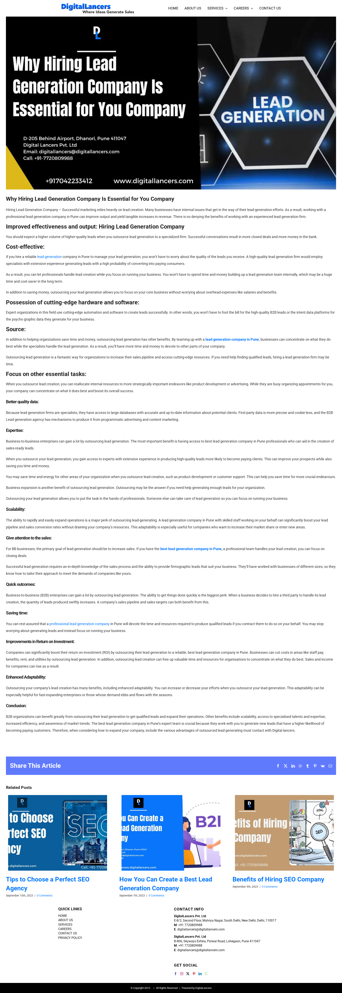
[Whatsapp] (206, 973)
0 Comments (44, 895)
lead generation (49, 257)
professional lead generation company (79, 624)
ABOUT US (65, 920)
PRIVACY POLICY (70, 938)
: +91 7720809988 (188, 925)
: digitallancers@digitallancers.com (199, 929)
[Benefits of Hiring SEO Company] (284, 833)
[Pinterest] (194, 973)
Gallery (64, 832)
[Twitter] (187, 973)
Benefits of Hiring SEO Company (277, 832)
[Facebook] (175, 973)
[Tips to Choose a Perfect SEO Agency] (57, 833)
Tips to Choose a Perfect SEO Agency (50, 832)
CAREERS (65, 929)
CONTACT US (67, 933)
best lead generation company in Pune (190, 549)
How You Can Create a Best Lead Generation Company (164, 832)
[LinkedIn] (200, 973)
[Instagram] (181, 973)
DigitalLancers (203, 987)
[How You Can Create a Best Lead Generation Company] (171, 833)
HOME (62, 916)
